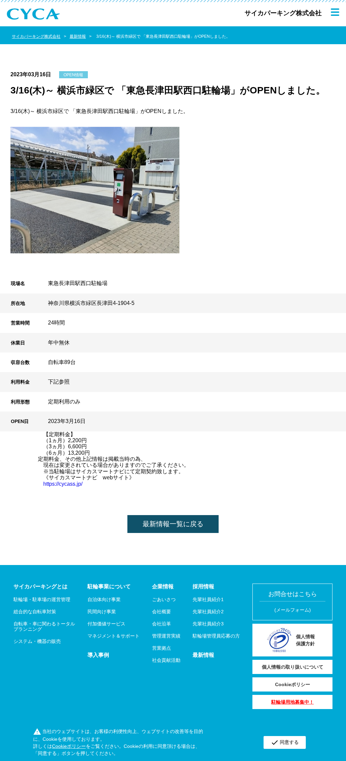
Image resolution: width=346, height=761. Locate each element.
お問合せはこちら (292, 602)
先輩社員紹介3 (208, 623)
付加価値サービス (106, 623)
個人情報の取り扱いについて (292, 667)
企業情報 (163, 586)
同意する (285, 742)
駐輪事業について (109, 586)
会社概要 (161, 611)
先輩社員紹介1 (208, 599)
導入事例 (98, 655)
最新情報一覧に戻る (173, 524)
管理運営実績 (166, 636)
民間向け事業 (102, 611)
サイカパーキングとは (41, 586)
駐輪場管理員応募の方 (216, 636)
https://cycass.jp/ (62, 484)
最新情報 (78, 36)
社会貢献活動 (166, 660)
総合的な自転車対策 (35, 611)
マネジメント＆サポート (114, 636)
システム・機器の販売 (37, 641)
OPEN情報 (73, 75)
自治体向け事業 (104, 599)
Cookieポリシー (292, 684)
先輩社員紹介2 (208, 611)
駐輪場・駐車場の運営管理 (42, 599)
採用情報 (203, 586)
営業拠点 (161, 648)
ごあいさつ (164, 599)
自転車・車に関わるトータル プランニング (44, 626)
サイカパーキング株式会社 (36, 36)
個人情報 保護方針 (305, 640)
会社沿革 (161, 623)
